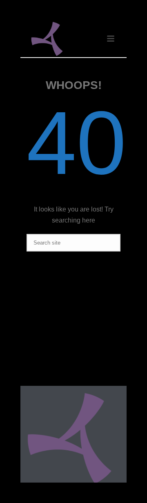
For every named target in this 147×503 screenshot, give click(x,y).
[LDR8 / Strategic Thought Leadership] (69, 437)
